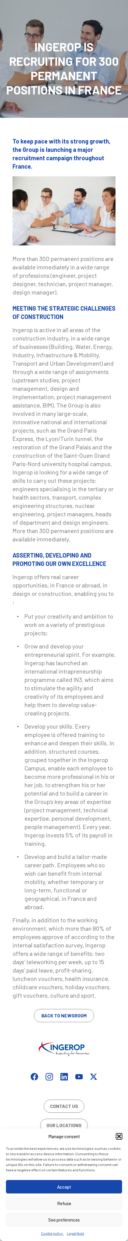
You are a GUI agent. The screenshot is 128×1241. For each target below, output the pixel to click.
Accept (64, 1187)
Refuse (64, 1203)
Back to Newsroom (64, 1015)
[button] (119, 1136)
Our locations (64, 1125)
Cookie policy (52, 1233)
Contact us (64, 1106)
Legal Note (75, 1233)
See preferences (64, 1219)
